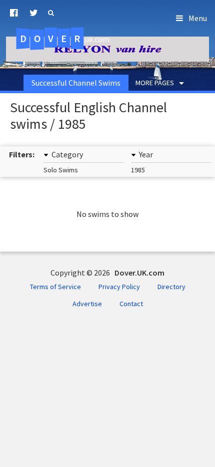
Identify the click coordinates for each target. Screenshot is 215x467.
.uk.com (65, 38)
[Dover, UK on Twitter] (34, 13)
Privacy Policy (119, 286)
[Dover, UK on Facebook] (14, 13)
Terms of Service (55, 286)
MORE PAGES (155, 82)
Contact (131, 303)
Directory (172, 286)
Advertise (87, 303)
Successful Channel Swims (76, 83)
